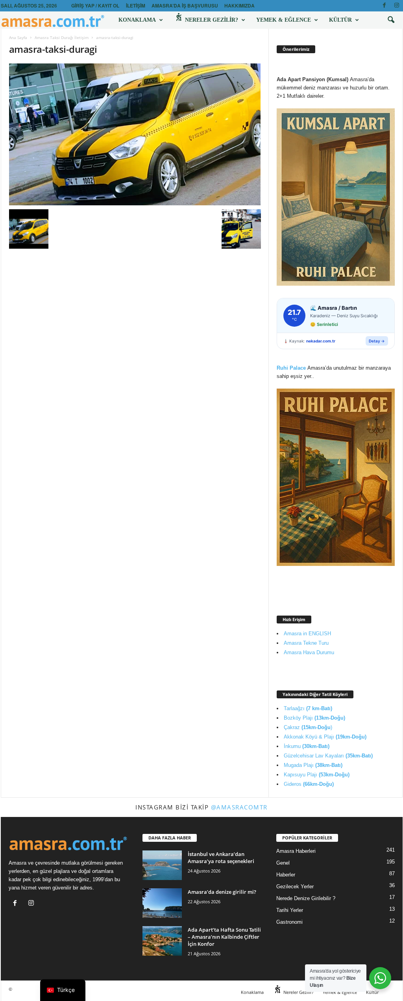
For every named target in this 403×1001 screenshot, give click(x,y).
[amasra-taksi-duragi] (135, 134)
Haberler (285, 875)
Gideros (309, 784)
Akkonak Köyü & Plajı (325, 737)
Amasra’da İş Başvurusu (185, 5)
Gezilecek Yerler (295, 886)
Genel (283, 863)
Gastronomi (289, 922)
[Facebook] (384, 5)
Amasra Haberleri (296, 851)
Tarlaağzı (308, 708)
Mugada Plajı (313, 765)
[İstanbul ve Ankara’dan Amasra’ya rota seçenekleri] (162, 865)
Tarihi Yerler (289, 910)
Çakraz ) (308, 727)
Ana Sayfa (18, 37)
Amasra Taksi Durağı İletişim (62, 37)
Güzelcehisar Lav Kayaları (328, 756)
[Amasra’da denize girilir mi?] (162, 903)
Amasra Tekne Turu (306, 643)
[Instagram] (396, 5)
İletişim (135, 5)
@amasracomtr (239, 807)
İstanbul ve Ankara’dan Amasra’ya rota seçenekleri (221, 857)
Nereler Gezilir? (210, 20)
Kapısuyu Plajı (316, 775)
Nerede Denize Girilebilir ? (305, 898)
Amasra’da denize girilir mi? (222, 891)
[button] (390, 20)
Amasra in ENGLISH (307, 633)
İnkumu (306, 746)
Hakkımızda (239, 5)
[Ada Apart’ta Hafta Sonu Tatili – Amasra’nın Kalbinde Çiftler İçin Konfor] (162, 941)
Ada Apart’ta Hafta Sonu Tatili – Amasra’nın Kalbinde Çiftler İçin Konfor (224, 936)
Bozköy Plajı (314, 718)
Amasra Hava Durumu (309, 652)
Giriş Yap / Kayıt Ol (95, 5)
